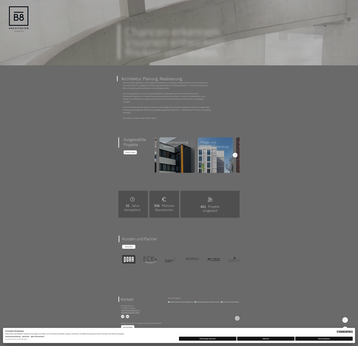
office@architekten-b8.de (130, 312)
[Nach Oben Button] (345, 320)
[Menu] (345, 19)
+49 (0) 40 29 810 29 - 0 (130, 310)
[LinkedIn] (127, 316)
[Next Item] (235, 155)
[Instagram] (122, 316)
